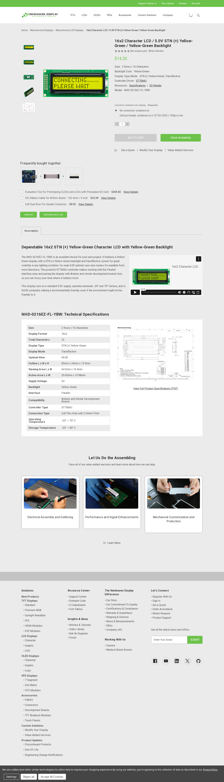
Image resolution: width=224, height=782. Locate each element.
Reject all (28, 777)
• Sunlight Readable (34, 615)
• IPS (26, 620)
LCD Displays (29, 636)
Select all (28, 214)
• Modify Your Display (35, 730)
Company (168, 15)
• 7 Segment (30, 680)
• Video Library (76, 629)
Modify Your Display (151, 150)
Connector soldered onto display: (136, 105)
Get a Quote (168, 3)
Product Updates (31, 740)
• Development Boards (36, 710)
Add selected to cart (53, 214)
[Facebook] (155, 661)
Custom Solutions (147, 15)
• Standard (29, 605)
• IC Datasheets (77, 605)
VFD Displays (29, 675)
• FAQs (108, 625)
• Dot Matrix (30, 685)
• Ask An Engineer (78, 633)
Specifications (137, 85)
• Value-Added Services (37, 735)
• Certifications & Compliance (121, 608)
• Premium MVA (32, 610)
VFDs (109, 15)
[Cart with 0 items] (190, 15)
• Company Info (113, 629)
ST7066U (141, 80)
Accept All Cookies (52, 777)
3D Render (155, 85)
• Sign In (155, 600)
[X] (187, 661)
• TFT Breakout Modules (37, 715)
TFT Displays (29, 600)
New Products (30, 596)
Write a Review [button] (156, 51)
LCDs (84, 15)
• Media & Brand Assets (118, 649)
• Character (29, 640)
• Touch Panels (31, 720)
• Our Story (111, 600)
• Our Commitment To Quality (121, 604)
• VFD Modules (32, 690)
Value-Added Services (180, 150)
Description (31, 230)
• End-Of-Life (31, 749)
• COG (26, 650)
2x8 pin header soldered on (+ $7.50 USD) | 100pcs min (151, 115)
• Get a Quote (158, 605)
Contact (183, 3)
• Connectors (30, 705)
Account (196, 3)
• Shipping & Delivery (117, 617)
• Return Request (160, 613)
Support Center (146, 3)
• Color (27, 670)
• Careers (110, 645)
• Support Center (77, 596)
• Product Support (161, 617)
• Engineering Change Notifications (43, 755)
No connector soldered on (134, 110)
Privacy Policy (210, 769)
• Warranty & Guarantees (118, 612)
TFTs (72, 15)
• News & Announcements (119, 621)
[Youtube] (166, 661)
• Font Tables (75, 609)
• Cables (28, 699)
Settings (11, 777)
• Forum (72, 637)
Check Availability (181, 137)
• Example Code (77, 600)
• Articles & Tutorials (79, 624)
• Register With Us (161, 596)
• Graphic (28, 645)
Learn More (114, 542)
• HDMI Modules (32, 625)
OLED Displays (30, 656)
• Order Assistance (162, 609)
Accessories (125, 15)
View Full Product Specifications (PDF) (155, 388)
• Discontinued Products (37, 744)
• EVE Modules (31, 631)
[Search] (198, 15)
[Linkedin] (177, 661)
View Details (130, 191)
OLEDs (97, 15)
